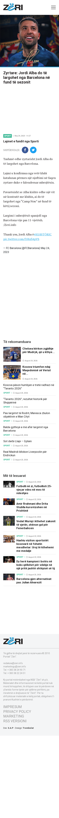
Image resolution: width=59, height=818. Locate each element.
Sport (7, 136)
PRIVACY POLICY (17, 712)
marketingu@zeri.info (14, 666)
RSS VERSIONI (15, 721)
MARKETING (13, 716)
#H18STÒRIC (43, 234)
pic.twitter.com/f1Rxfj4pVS (21, 239)
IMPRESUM (12, 707)
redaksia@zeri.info (13, 663)
